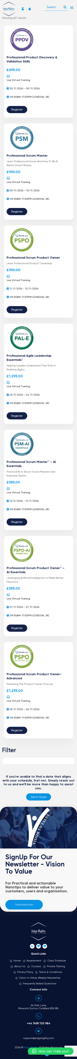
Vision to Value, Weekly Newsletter (39, 978)
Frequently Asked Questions (39, 983)
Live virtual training (18, 80)
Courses (36, 966)
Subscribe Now (24, 904)
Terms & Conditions (50, 972)
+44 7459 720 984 (38, 1023)
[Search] (65, 6)
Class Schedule (56, 960)
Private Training (56, 966)
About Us (19, 966)
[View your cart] (31, 9)
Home (17, 960)
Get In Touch (38, 797)
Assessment (34, 960)
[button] (50, 1051)
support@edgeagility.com (38, 1038)
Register (17, 109)
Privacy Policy (25, 972)
